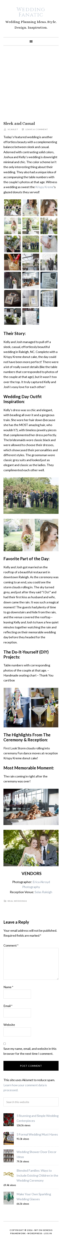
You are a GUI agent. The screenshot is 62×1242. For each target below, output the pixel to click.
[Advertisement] (31, 83)
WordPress (34, 1233)
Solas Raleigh (43, 892)
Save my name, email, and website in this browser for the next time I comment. (29, 1051)
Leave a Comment (36, 129)
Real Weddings (17, 901)
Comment (10, 945)
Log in (48, 1233)
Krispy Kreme (44, 187)
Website (9, 1024)
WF (36, 1230)
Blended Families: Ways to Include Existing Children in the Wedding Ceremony (37, 1175)
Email (7, 1006)
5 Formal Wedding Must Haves (37, 1134)
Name (8, 987)
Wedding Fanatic (31, 12)
